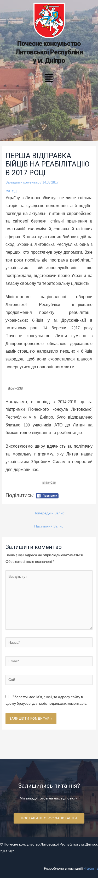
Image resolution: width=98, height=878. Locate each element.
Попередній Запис (49, 513)
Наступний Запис (49, 526)
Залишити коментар (22, 182)
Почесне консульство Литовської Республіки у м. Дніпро (49, 52)
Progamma (91, 868)
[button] (49, 78)
